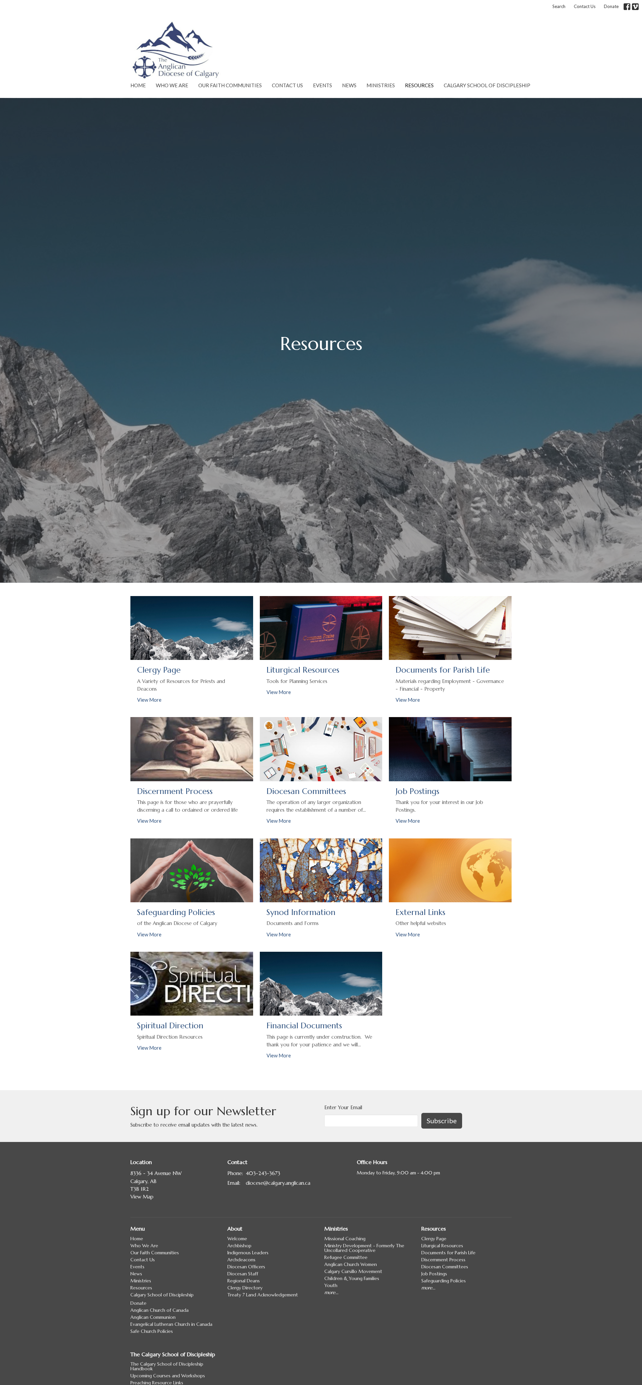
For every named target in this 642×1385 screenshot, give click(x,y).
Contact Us (585, 6)
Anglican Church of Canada (159, 1310)
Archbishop (239, 1246)
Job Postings (434, 1274)
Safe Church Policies (151, 1331)
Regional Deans (243, 1281)
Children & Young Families (351, 1278)
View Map (141, 1196)
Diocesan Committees (444, 1267)
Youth (330, 1285)
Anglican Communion (153, 1317)
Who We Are (172, 85)
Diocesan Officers (246, 1267)
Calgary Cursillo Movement (353, 1271)
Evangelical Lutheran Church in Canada (171, 1324)
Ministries (380, 85)
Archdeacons (241, 1260)
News (349, 85)
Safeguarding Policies (443, 1281)
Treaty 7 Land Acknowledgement (262, 1295)
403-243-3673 (263, 1173)
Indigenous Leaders (248, 1253)
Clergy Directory (244, 1288)
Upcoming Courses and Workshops (167, 1376)
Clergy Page (433, 1239)
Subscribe (442, 1121)
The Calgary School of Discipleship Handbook (166, 1366)
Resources (419, 85)
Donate (611, 6)
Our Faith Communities (230, 85)
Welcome (237, 1239)
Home (138, 85)
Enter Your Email (343, 1107)
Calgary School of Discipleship (487, 85)
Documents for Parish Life (448, 1253)
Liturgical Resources (442, 1246)
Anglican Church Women (350, 1264)
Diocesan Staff (242, 1274)
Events (322, 85)
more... (331, 1292)
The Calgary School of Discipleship (172, 1354)
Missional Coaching (344, 1239)
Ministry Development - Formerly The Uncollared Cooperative (364, 1248)
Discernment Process (443, 1260)
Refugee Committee (345, 1257)
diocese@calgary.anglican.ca (278, 1183)
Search (558, 6)
